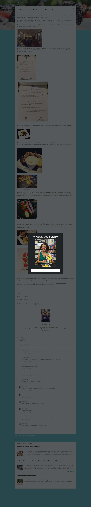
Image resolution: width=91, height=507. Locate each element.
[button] (61, 234)
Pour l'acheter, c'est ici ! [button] (45, 270)
